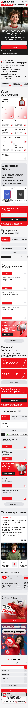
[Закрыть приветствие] (1, 692)
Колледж (4, 662)
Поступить (7, 446)
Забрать (14, 620)
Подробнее (3, 703)
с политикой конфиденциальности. (11, 53)
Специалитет (20, 662)
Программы (12, 701)
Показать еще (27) (14, 504)
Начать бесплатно (7, 4)
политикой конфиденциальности (15, 224)
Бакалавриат (12, 662)
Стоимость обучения (21, 701)
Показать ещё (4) (14, 382)
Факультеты (5, 701)
